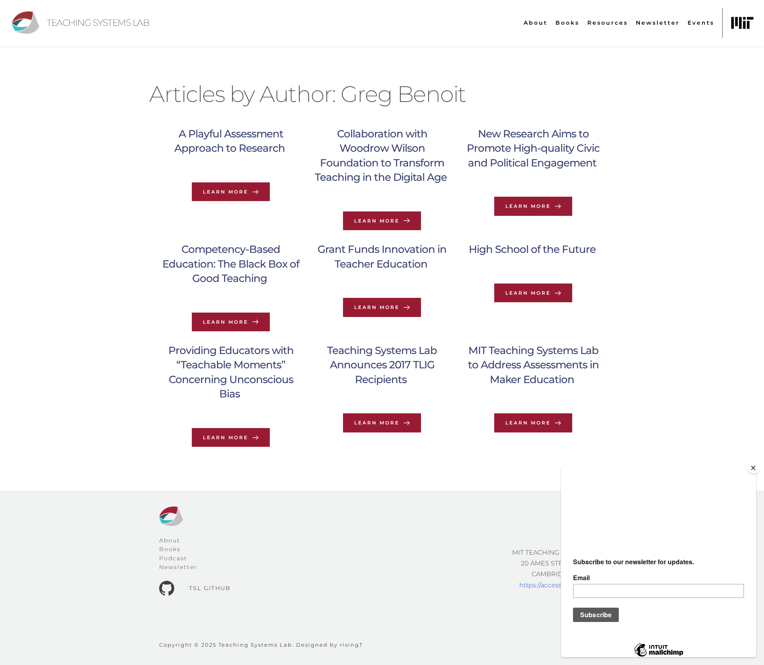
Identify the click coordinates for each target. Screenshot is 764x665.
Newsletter (178, 567)
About (169, 540)
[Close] (753, 468)
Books (170, 549)
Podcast (173, 558)
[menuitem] (536, 23)
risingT (351, 645)
